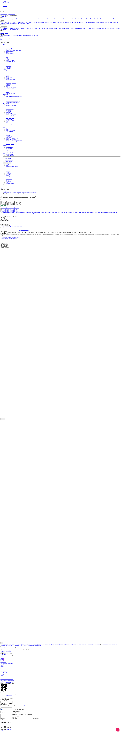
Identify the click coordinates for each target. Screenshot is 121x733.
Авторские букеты (28, 28)
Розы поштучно (50, 18)
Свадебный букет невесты (64, 28)
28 (8, 729)
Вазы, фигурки (11, 35)
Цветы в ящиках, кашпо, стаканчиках (9, 25)
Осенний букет (55, 28)
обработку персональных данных (31, 705)
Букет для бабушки (87, 28)
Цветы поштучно (19, 22)
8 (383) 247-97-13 (11, 14)
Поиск (7, 182)
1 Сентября (34, 31)
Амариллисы (97, 22)
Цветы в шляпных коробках (23, 25)
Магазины (5, 1)
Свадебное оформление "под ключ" (74, 25)
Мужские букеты (116, 28)
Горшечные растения (24, 23)
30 (1, 730)
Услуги (4, 3)
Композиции (6, 94)
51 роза (79, 18)
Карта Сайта (8, 181)
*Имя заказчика (15, 708)
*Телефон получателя (20, 712)
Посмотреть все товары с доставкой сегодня (10, 237)
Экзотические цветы (5, 23)
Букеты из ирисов (45, 22)
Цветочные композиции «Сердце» (59, 25)
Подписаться (3, 704)
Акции (7, 165)
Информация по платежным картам (13, 168)
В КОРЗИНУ (3, 218)
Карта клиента (9, 179)
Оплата (7, 167)
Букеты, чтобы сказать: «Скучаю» (101, 31)
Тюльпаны (102, 22)
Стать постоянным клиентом (11, 185)
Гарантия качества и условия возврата (9, 238)
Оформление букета (12, 37)
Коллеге (108, 28)
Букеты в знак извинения (71, 31)
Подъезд (14, 717)
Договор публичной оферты (12, 166)
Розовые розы (3, 19)
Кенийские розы (4, 18)
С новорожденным (10, 144)
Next (2, 642)
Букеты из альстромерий (68, 22)
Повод (4, 127)
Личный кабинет (8, 161)
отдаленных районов (23, 230)
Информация (7, 163)
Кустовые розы (19, 18)
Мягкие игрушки (4, 35)
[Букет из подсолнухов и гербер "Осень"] (10, 207)
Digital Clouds (9, 695)
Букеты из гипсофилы (28, 22)
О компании (8, 173)
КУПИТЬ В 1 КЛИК (4, 220)
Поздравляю (111, 31)
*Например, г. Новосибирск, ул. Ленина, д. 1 (22, 714)
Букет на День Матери (9, 31)
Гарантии (8, 171)
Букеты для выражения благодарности (85, 31)
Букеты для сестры (102, 28)
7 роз (71, 18)
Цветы (4, 69)
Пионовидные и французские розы (30, 18)
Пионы (18, 23)
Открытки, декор (34, 35)
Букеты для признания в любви (58, 31)
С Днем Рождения (18, 31)
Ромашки (39, 22)
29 (10, 729)
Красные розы (66, 18)
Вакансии (5, 6)
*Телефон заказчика (20, 709)
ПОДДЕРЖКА (4, 16)
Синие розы (9, 19)
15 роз (73, 18)
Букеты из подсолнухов (89, 22)
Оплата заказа (6, 4)
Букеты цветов (6, 103)
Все (6, 45)
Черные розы (15, 19)
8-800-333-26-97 (4, 14)
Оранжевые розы (109, 18)
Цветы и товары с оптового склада (8, 22)
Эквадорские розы (12, 18)
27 (7, 729)
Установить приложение (6, 651)
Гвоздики (12, 23)
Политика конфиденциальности (7, 680)
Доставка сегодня (4, 37)
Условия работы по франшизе (7, 663)
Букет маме (24, 31)
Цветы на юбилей (48, 31)
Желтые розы (102, 18)
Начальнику (17, 29)
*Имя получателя (16, 711)
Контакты (8, 170)
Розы (4, 44)
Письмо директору (10, 183)
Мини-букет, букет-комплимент (7, 29)
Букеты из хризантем (57, 22)
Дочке (111, 28)
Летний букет (49, 28)
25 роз (76, 18)
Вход (2, 12)
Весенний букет (42, 28)
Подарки (5, 145)
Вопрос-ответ (8, 177)
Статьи (7, 180)
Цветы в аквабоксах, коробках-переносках (38, 25)
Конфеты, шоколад (27, 35)
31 (2, 730)
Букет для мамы (14, 28)
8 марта (2, 31)
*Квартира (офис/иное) (17, 715)
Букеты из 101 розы (85, 18)
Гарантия (2, 681)
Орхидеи (51, 22)
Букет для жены (94, 28)
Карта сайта (8, 176)
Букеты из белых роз (58, 18)
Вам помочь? (6, 2)
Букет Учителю (40, 31)
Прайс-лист (8, 174)
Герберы (35, 22)
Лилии (15, 23)
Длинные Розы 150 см (95, 18)
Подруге (81, 28)
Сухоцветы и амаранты (113, 22)
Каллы (106, 22)
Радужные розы (116, 18)
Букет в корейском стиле (6, 28)
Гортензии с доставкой (78, 22)
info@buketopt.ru (4, 656)
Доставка (8, 172)
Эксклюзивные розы (42, 18)
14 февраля (29, 31)
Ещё (4, 153)
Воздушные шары (18, 35)
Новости (7, 164)
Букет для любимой (74, 28)
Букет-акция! (21, 28)
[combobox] (2, 709)
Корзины (50, 25)
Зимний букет (35, 28)
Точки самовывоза (9, 160)
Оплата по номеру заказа (6, 676)
